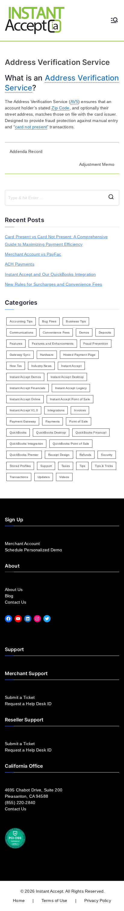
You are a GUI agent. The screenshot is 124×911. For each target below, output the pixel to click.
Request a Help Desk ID (28, 703)
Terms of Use (54, 900)
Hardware (47, 354)
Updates (44, 477)
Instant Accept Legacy (71, 388)
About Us (14, 589)
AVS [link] (74, 101)
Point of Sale (78, 421)
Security (106, 454)
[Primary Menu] (114, 20)
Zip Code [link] (60, 107)
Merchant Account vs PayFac (33, 254)
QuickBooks (18, 432)
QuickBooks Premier (24, 454)
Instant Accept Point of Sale (70, 399)
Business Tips (76, 321)
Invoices (80, 410)
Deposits (105, 332)
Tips (82, 466)
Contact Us (15, 602)
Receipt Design (59, 454)
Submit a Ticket (20, 697)
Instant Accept (71, 365)
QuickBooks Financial (91, 432)
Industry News (41, 365)
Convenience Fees (56, 332)
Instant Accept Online (25, 399)
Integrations (56, 410)
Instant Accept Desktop (67, 377)
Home (19, 900)
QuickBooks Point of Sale (71, 443)
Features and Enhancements (53, 343)
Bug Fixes (49, 321)
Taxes (65, 466)
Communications (21, 332)
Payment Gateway (23, 421)
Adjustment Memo (96, 164)
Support (46, 466)
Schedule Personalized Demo (33, 549)
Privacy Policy (97, 900)
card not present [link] (31, 126)
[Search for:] (62, 197)
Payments (52, 421)
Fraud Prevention (95, 343)
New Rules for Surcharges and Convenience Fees (53, 284)
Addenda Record (26, 151)
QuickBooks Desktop (51, 432)
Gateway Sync (20, 354)
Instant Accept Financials (27, 388)
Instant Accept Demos (25, 377)
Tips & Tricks (104, 466)
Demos (84, 332)
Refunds (85, 454)
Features (16, 343)
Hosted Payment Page (79, 354)
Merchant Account (22, 543)
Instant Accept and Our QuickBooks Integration (50, 274)
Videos (64, 477)
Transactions (19, 477)
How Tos (16, 365)
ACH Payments (19, 264)
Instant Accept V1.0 (24, 410)
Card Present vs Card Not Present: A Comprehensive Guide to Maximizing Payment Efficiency (56, 240)
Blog (9, 595)
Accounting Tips (21, 321)
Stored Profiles (20, 466)
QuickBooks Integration (26, 443)
